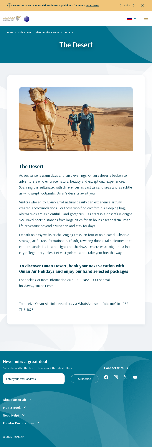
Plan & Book (15, 407)
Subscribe (84, 379)
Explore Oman (24, 32)
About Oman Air (18, 399)
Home (10, 32)
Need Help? (14, 415)
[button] (120, 5)
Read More (92, 5)
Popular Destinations (21, 423)
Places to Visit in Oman (47, 32)
